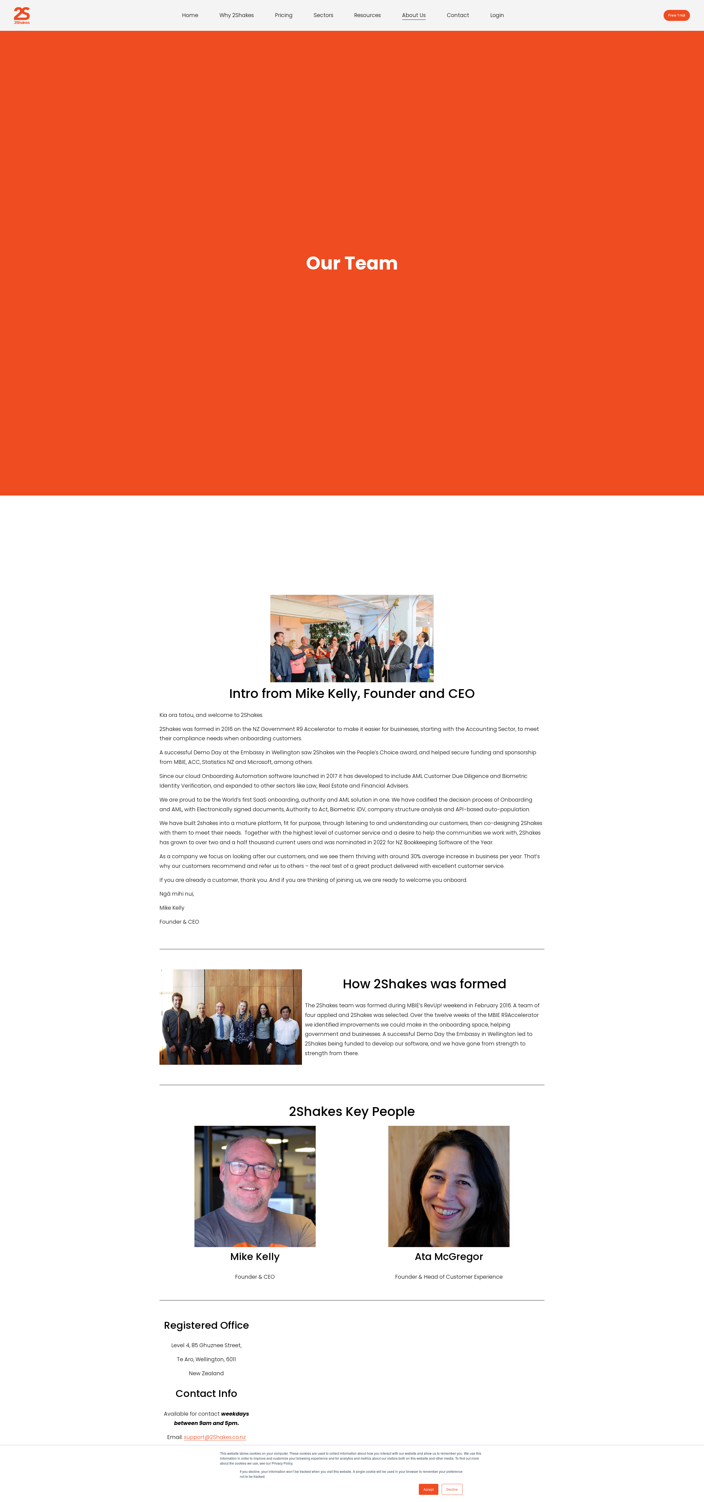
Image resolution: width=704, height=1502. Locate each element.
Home (190, 15)
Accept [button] (429, 1489)
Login (497, 15)
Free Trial (676, 15)
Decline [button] (452, 1489)
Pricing (284, 15)
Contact (458, 15)
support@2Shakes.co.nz (215, 1437)
